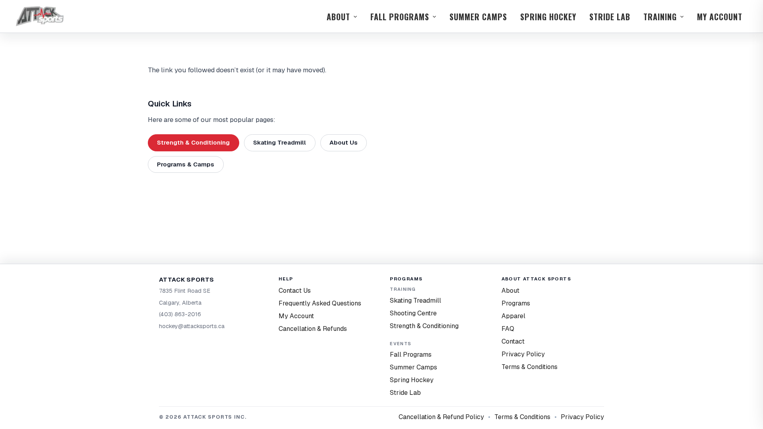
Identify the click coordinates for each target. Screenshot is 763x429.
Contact (513, 341)
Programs (516, 303)
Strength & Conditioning (193, 142)
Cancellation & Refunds (313, 329)
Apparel (513, 316)
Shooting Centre (413, 313)
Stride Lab (609, 17)
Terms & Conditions (530, 367)
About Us (343, 142)
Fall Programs (399, 17)
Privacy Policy (523, 354)
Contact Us (295, 290)
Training (660, 17)
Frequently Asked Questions (320, 303)
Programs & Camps (185, 164)
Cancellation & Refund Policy (441, 417)
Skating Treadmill (279, 142)
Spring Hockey (548, 17)
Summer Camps (478, 17)
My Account (719, 17)
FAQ (508, 329)
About (338, 17)
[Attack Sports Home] (40, 16)
